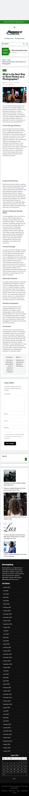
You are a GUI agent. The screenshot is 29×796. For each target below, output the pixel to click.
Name (6, 414)
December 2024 (7, 654)
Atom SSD (20, 188)
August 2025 (6, 627)
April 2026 (6, 600)
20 (14, 769)
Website (6, 427)
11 (7, 766)
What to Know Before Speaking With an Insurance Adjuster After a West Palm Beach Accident (13, 22)
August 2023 (6, 707)
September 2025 (7, 624)
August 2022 (6, 744)
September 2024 (7, 664)
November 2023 (7, 697)
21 (18, 769)
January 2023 (6, 727)
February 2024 (7, 687)
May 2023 (5, 717)
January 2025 (6, 651)
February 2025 (7, 647)
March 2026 (6, 604)
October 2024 (6, 661)
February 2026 (7, 607)
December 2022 (7, 731)
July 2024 (5, 671)
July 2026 (5, 590)
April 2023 (6, 721)
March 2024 (6, 684)
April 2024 (6, 681)
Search (4, 456)
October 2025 (6, 620)
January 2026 (6, 610)
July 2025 (5, 631)
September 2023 (7, 704)
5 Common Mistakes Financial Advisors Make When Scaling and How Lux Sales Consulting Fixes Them (14, 536)
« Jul (13, 778)
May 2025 (5, 637)
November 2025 (7, 617)
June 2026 (6, 594)
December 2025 (7, 614)
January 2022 (6, 747)
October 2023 (6, 701)
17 (4, 769)
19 (11, 769)
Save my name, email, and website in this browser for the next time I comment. (14, 436)
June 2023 (6, 714)
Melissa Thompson (8, 82)
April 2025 (6, 641)
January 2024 (6, 691)
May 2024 (5, 677)
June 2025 (6, 634)
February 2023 (7, 724)
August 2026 (6, 587)
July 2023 (5, 711)
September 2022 (7, 741)
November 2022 (7, 734)
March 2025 (6, 644)
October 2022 (6, 737)
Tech (4, 70)
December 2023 (7, 694)
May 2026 (5, 597)
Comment (7, 394)
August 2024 (6, 667)
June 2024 (6, 674)
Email (6, 421)
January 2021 (6, 751)
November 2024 (7, 657)
